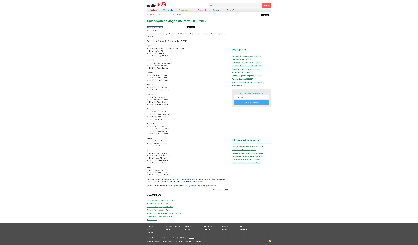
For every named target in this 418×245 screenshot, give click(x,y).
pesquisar (266, 5)
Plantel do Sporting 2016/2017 (157, 203)
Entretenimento (185, 10)
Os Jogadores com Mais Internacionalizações (247, 156)
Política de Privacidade (194, 241)
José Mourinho (152, 220)
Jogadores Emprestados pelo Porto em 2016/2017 (164, 213)
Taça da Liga (191, 185)
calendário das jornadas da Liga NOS (182, 179)
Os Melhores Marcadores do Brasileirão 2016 (247, 146)
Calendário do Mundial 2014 (241, 59)
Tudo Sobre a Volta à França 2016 (244, 150)
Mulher (167, 229)
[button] (242, 10)
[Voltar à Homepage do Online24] (156, 4)
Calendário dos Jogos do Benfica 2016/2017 (247, 66)
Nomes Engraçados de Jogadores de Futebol (247, 153)
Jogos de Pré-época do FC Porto (158, 210)
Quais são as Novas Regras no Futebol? (246, 159)
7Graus (191, 238)
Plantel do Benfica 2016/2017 (242, 72)
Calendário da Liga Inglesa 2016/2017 (160, 207)
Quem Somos (168, 241)
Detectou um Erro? (153, 241)
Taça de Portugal (178, 185)
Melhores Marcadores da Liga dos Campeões (247, 82)
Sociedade (202, 10)
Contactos (179, 241)
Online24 (149, 14)
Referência (206, 229)
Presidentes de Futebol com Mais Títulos (246, 163)
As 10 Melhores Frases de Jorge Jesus (245, 69)
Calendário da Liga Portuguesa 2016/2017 (161, 200)
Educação (231, 10)
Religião (224, 229)
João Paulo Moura (155, 31)
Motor (149, 229)
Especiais (224, 226)
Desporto (217, 10)
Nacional (153, 10)
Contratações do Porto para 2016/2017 (160, 216)
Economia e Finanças (172, 226)
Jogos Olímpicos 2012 (239, 85)
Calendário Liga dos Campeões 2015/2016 (246, 76)
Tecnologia (168, 10)
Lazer (241, 226)
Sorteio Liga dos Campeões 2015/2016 (245, 63)
